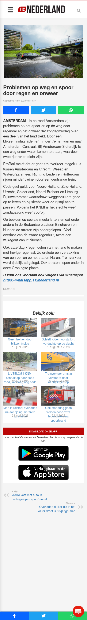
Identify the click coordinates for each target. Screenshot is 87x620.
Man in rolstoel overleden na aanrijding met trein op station (20, 412)
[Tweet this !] (43, 110)
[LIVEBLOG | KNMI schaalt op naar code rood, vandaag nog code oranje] (20, 361)
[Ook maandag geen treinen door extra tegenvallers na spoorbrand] (58, 396)
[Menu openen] (10, 9)
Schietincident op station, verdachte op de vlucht (58, 341)
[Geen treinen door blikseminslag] (20, 327)
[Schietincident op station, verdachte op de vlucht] (58, 327)
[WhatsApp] (71, 110)
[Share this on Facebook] (16, 110)
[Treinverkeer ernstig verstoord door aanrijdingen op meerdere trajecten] (58, 361)
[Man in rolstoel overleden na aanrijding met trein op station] (20, 396)
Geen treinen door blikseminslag (20, 341)
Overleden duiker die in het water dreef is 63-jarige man (56, 507)
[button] (78, 611)
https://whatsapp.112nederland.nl (31, 280)
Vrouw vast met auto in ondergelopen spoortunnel (29, 495)
